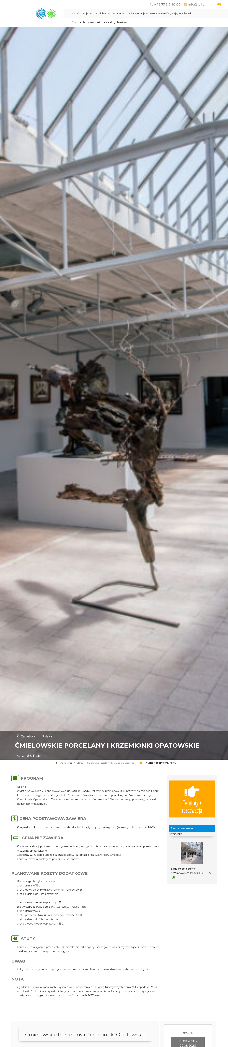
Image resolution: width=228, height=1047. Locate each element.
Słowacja (112, 13)
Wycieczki (185, 13)
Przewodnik (125, 13)
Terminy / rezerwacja (192, 806)
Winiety (102, 13)
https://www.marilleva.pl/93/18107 (192, 873)
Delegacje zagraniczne (146, 13)
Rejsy (175, 13)
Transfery (166, 13)
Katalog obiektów (116, 22)
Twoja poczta (89, 13)
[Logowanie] (219, 4)
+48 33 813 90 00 (167, 4)
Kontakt (76, 13)
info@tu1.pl (196, 4)
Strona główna (64, 763)
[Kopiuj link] (173, 877)
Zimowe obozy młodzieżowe (88, 22)
